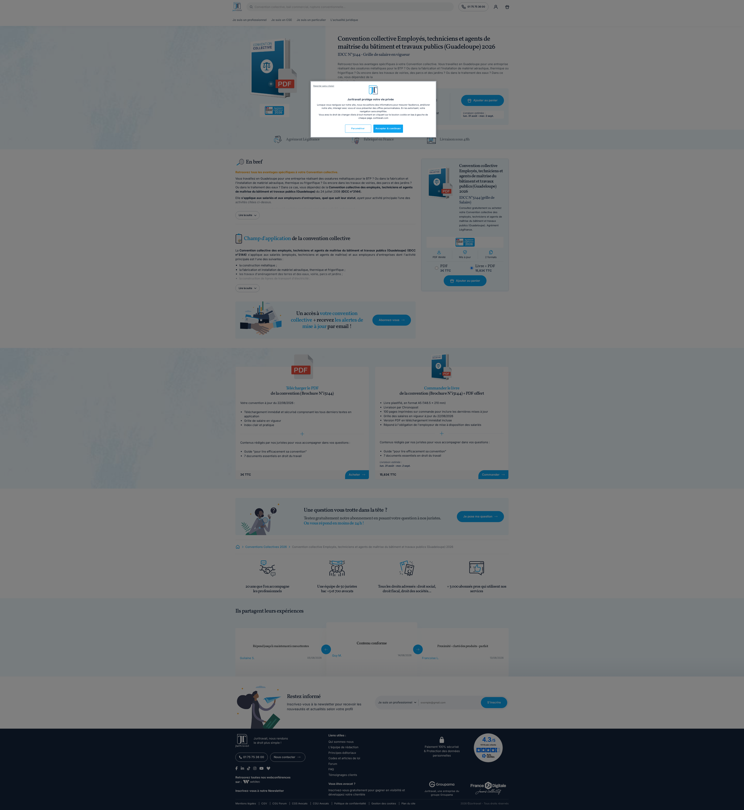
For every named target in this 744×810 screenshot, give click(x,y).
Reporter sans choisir (323, 86)
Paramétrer (358, 128)
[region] (373, 109)
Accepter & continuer (388, 128)
